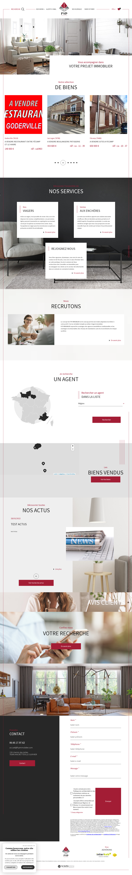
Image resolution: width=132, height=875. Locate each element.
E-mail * (73, 756)
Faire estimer (89, 9)
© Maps (61, 474)
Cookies (102, 861)
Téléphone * (75, 744)
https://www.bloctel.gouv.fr (84, 831)
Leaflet (55, 474)
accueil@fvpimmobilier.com (21, 747)
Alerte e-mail (51, 9)
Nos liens (89, 861)
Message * (74, 768)
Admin (84, 861)
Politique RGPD (96, 861)
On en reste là (27, 845)
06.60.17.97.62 (17, 742)
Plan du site (70, 861)
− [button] (72, 449)
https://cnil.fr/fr (108, 826)
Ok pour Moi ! (28, 867)
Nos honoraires (62, 861)
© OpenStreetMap (70, 474)
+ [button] (72, 446)
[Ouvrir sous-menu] (44, 9)
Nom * (73, 720)
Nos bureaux (77, 9)
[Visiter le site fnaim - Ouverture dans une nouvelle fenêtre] (115, 855)
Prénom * (74, 732)
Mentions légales (78, 861)
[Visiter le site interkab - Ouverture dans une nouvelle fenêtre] (104, 855)
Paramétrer (10, 867)
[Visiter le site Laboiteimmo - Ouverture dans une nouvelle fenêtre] (66, 869)
